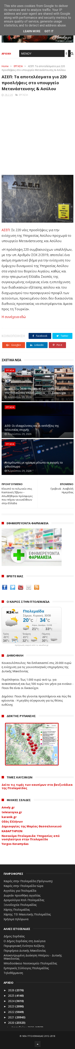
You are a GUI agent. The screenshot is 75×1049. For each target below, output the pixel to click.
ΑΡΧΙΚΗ (6, 53)
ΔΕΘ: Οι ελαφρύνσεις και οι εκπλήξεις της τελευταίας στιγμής (32, 428)
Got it (49, 31)
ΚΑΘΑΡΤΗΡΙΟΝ (12, 831)
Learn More (31, 31)
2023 (11, 1006)
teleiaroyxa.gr (12, 812)
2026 (11, 990)
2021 (11, 1017)
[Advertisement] (37, 134)
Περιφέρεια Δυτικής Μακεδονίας (25, 950)
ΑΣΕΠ (6, 230)
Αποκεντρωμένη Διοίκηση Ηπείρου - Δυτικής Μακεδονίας (33, 957)
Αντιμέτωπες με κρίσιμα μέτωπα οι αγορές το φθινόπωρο (34, 464)
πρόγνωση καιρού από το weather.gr (31, 645)
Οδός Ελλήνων (12, 821)
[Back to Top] (38, 1044)
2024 (11, 1001)
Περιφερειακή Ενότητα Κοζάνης (24, 946)
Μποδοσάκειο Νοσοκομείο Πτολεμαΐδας (30, 963)
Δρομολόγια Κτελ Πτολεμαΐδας (24, 900)
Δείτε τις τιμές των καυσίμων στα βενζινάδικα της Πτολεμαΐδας (37, 786)
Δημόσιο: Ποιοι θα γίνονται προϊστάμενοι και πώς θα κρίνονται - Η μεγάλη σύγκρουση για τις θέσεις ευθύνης (36, 700)
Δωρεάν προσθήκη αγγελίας (22, 895)
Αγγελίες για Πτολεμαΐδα (20, 890)
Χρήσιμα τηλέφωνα (16, 919)
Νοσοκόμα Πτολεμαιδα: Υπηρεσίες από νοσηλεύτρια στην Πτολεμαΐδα (31, 837)
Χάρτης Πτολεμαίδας (17, 909)
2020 (11, 1023)
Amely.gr (8, 807)
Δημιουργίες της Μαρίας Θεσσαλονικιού (32, 826)
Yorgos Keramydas (15, 844)
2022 (11, 1012)
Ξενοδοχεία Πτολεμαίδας (20, 905)
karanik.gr (9, 817)
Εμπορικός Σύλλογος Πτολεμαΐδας (26, 968)
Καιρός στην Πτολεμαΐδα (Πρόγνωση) (28, 881)
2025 (11, 995)
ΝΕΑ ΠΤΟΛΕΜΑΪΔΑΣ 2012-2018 (38, 1035)
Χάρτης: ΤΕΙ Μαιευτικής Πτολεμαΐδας (27, 914)
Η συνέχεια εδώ (14, 317)
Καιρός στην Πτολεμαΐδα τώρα (23, 886)
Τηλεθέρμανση (13, 973)
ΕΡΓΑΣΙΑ (18, 66)
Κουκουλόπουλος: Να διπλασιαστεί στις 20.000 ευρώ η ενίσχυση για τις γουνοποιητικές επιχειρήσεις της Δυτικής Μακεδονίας (36, 667)
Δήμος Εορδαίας (14, 936)
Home (5, 66)
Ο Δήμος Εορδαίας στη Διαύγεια (24, 941)
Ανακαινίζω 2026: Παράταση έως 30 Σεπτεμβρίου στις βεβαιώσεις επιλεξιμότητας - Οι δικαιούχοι (36, 391)
